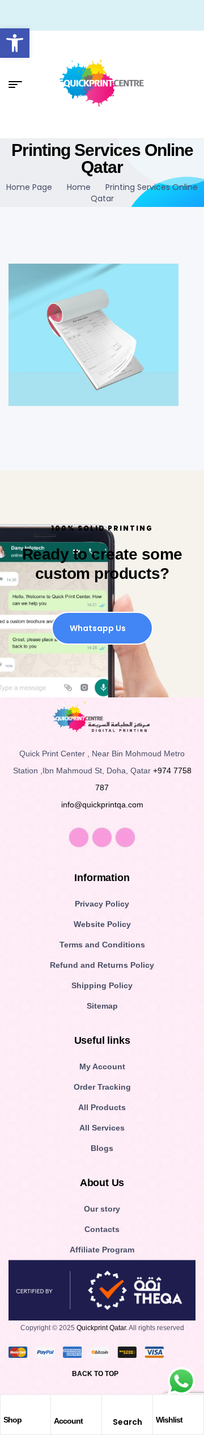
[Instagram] (102, 837)
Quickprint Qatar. (102, 1328)
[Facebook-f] (79, 837)
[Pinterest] (125, 837)
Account (68, 1420)
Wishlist (169, 1419)
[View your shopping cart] (191, 84)
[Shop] (9, 1406)
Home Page (29, 187)
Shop (12, 1419)
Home (79, 187)
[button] (14, 43)
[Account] (60, 1406)
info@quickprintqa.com (102, 804)
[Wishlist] (161, 1406)
